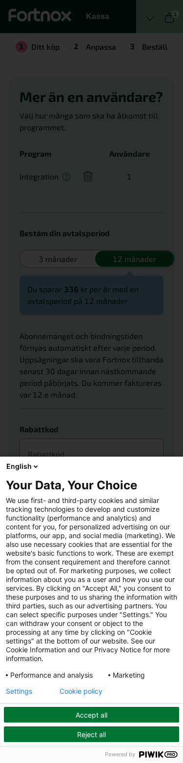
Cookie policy (81, 691)
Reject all (91, 734)
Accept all (91, 715)
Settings (19, 691)
